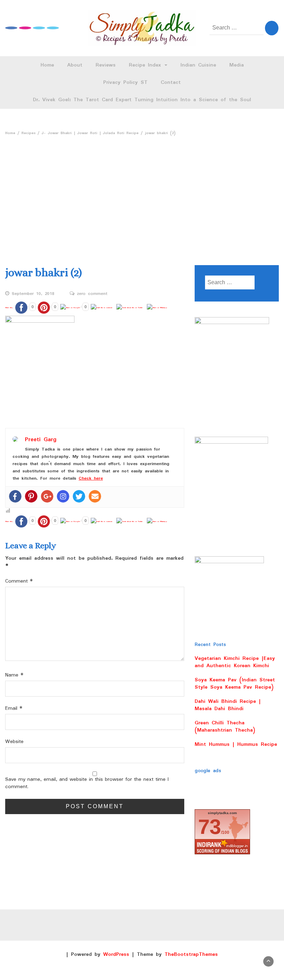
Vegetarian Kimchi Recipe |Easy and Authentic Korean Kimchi (235, 662)
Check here (91, 478)
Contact (171, 82)
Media (236, 65)
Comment (19, 581)
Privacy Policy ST (125, 82)
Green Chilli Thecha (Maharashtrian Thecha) (225, 726)
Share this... (9, 307)
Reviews (106, 65)
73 (209, 826)
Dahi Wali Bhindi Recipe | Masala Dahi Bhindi (228, 705)
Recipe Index (146, 65)
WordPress (116, 954)
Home (47, 65)
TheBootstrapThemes (191, 954)
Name (14, 675)
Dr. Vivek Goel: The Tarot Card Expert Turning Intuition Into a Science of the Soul (142, 100)
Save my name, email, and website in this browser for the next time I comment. (87, 783)
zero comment (92, 293)
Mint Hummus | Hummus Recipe (236, 744)
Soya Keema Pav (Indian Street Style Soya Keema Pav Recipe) (235, 683)
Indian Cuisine (198, 65)
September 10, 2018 (33, 293)
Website (14, 741)
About (74, 65)
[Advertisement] (142, 190)
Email (14, 708)
